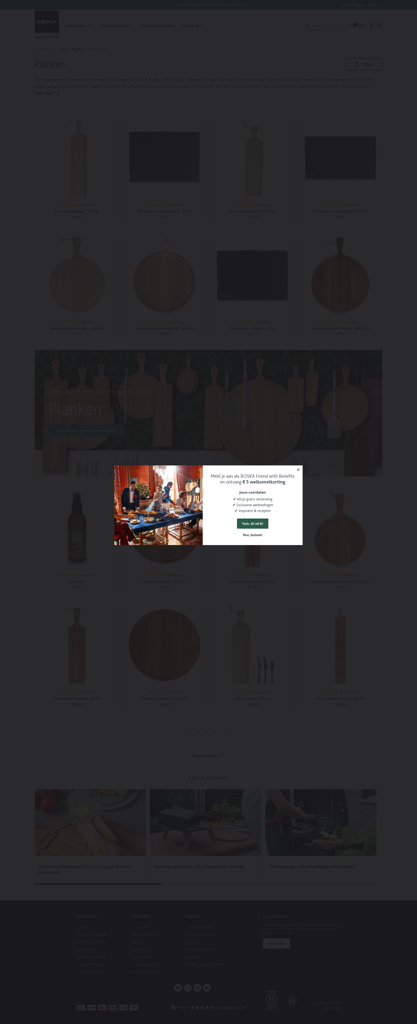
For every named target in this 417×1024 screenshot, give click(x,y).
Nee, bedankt (252, 535)
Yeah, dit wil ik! (252, 524)
